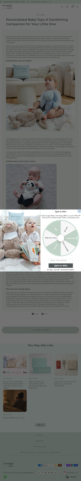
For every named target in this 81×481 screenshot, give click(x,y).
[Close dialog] (79, 211)
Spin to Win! (60, 265)
